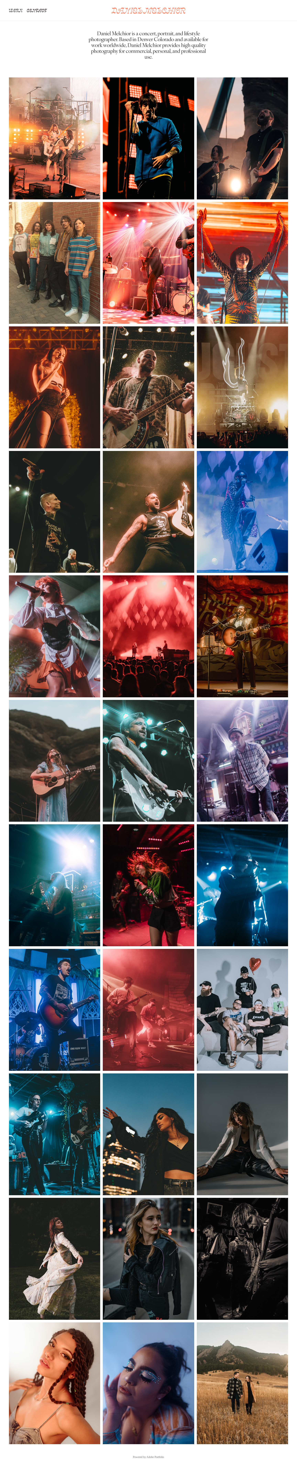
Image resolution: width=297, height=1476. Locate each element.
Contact (37, 10)
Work (16, 10)
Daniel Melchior (148, 10)
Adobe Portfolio (155, 1457)
